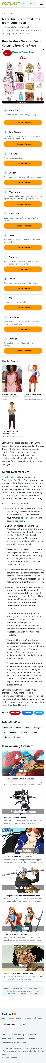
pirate (34, 732)
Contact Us (20, 1038)
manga (37, 727)
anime (27, 727)
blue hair (13, 732)
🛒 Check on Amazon (23, 122)
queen (21, 521)
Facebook (27, 712)
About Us (6, 1034)
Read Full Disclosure (10, 993)
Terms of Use (7, 1038)
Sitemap (31, 1038)
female (18, 727)
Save (7, 53)
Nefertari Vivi (8, 477)
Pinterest (15, 712)
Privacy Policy (18, 1034)
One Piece (8, 13)
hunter (17, 737)
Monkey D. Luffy (14, 535)
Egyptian (24, 732)
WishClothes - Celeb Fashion (14, 1043)
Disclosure (31, 1034)
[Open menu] (41, 3)
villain (26, 486)
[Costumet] (11, 3)
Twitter (39, 712)
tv (4, 732)
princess (6, 737)
